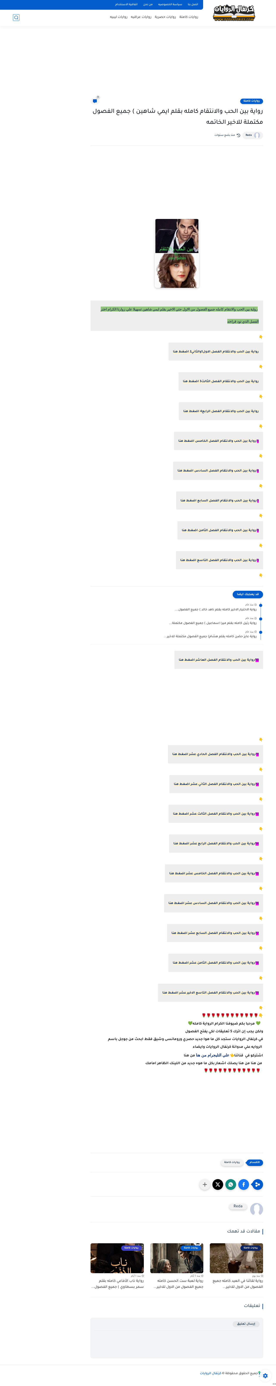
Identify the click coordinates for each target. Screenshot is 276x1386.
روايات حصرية (165, 17)
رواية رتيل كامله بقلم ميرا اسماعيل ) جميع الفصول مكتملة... (213, 623)
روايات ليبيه (119, 17)
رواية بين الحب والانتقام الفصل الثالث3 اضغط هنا (221, 381)
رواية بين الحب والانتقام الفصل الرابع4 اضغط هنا (221, 411)
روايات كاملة (188, 17)
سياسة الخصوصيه (170, 4)
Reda (249, 135)
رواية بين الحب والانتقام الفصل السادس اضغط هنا (216, 471)
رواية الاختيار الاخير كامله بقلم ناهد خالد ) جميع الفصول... (216, 610)
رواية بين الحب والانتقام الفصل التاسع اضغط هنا (218, 560)
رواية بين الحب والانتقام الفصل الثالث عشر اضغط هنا (214, 814)
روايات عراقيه (141, 17)
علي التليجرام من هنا (212, 1055)
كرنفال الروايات (210, 1373)
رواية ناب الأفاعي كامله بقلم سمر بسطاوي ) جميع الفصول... (117, 1284)
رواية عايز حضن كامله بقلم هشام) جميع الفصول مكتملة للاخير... (210, 637)
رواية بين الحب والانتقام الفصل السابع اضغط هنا (218, 501)
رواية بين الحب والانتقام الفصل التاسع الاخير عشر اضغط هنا (208, 993)
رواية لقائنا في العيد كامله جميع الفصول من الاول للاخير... (238, 1284)
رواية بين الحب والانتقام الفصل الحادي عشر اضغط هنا (213, 754)
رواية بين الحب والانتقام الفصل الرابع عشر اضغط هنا (214, 844)
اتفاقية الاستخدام (126, 4)
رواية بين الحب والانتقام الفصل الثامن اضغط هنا (219, 530)
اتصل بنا (193, 4)
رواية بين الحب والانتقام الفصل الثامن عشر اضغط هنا (214, 963)
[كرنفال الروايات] (234, 12)
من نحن (148, 4)
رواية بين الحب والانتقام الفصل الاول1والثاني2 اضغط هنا (216, 352)
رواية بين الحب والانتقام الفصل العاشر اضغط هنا (217, 660)
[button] (243, 1184)
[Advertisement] (138, 64)
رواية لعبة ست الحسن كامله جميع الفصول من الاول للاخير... (178, 1284)
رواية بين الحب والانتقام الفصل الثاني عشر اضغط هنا (214, 784)
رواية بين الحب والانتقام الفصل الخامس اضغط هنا (217, 441)
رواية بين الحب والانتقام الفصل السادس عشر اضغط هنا (211, 903)
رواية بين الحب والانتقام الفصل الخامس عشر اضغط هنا (212, 874)
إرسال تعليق (246, 1324)
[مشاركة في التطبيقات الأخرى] (204, 1184)
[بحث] (16, 17)
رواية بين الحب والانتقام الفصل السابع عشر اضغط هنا (213, 933)
